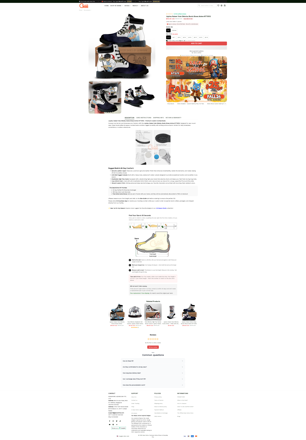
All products (87, 10)
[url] (116, 413)
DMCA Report (112, 436)
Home (80, 10)
